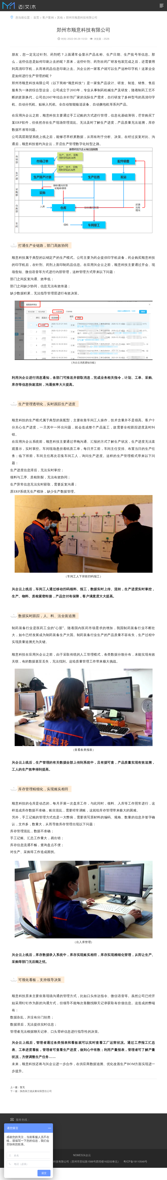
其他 (60, 17)
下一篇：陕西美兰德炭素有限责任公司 (31, 1091)
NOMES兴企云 (82, 1155)
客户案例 (48, 17)
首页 (36, 17)
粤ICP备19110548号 (135, 1161)
